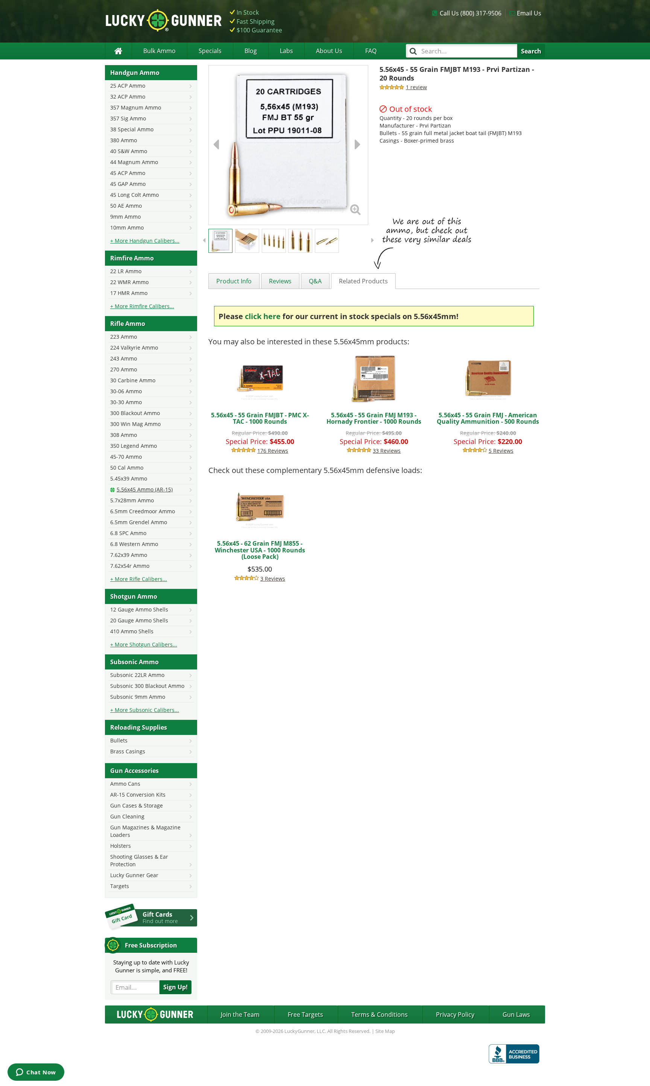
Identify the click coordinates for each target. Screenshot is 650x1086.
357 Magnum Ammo (135, 107)
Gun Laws (516, 1014)
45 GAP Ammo (128, 183)
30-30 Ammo (126, 402)
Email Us (529, 13)
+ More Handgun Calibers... (144, 240)
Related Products (363, 281)
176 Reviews (272, 450)
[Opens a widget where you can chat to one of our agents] (36, 1072)
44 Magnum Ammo (134, 162)
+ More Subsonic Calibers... (144, 709)
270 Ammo (123, 369)
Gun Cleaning (127, 816)
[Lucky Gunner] (118, 51)
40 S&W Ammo (128, 151)
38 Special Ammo (131, 129)
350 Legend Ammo (133, 445)
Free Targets (305, 1014)
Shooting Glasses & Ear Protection (139, 860)
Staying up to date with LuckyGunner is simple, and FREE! (151, 966)
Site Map (385, 1031)
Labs (286, 51)
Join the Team (240, 1014)
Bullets (119, 740)
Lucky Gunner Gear (134, 875)
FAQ (371, 51)
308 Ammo (123, 434)
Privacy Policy (455, 1014)
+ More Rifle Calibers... (138, 579)
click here (263, 316)
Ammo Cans (125, 783)
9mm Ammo (125, 216)
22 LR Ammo (125, 271)
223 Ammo (123, 336)
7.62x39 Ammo (128, 554)
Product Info (234, 281)
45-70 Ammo (126, 456)
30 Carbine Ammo (132, 380)
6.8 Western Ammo (134, 544)
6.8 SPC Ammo (128, 533)
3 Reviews (272, 578)
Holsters (120, 845)
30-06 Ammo (126, 391)
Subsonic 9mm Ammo (137, 696)
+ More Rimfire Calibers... (142, 306)
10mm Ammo (127, 227)
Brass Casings (127, 751)
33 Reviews (387, 450)
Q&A (315, 281)
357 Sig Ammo (128, 118)
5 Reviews (501, 450)
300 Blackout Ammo (135, 413)
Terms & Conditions (379, 1014)
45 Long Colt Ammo (134, 194)
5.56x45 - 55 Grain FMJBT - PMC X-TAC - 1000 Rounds (260, 418)
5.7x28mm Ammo (132, 500)
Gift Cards (160, 917)
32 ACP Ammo (127, 96)
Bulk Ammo (159, 51)
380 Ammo (123, 140)
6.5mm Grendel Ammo (138, 522)
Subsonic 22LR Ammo (137, 674)
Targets (119, 886)
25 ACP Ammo (127, 85)
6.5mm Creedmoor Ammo (142, 511)
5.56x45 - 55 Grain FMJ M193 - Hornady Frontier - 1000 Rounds (374, 418)
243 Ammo (123, 358)
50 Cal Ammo (126, 467)
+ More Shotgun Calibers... (143, 644)
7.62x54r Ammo (129, 565)
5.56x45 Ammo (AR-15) (145, 489)
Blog (251, 51)
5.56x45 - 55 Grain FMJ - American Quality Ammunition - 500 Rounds (488, 418)
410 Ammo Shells (131, 631)
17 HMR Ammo (128, 293)
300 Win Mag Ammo (135, 423)
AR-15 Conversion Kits (138, 794)
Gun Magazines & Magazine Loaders (145, 831)
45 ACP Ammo (127, 172)
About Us (329, 51)
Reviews (280, 281)
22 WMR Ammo (129, 282)
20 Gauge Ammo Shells (139, 620)
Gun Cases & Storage (136, 805)
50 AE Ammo (126, 205)
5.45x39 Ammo (128, 478)
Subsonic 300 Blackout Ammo (147, 685)
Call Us (470, 13)
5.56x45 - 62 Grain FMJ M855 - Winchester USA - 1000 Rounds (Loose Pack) (260, 550)
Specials (210, 51)
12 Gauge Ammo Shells (139, 609)
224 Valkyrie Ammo (134, 347)
